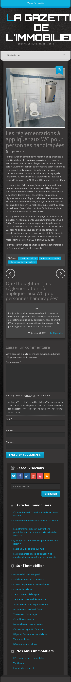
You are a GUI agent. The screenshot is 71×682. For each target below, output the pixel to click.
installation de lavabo (50, 258)
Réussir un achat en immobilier (28, 658)
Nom (9, 418)
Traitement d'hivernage (25, 614)
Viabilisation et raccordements (28, 579)
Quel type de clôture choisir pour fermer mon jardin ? (35, 542)
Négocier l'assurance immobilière (30, 634)
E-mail (9, 430)
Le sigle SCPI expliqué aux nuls (28, 548)
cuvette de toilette (28, 258)
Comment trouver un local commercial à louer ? (36, 522)
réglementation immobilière (23, 262)
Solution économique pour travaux (30, 604)
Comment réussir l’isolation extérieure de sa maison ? (35, 514)
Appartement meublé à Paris (27, 609)
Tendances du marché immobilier (30, 599)
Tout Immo (18, 663)
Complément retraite (23, 619)
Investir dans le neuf (23, 668)
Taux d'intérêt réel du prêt (26, 594)
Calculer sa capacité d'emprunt (28, 629)
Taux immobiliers (21, 639)
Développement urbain (25, 644)
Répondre (58, 333)
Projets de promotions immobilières (31, 584)
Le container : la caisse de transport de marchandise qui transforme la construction (35, 555)
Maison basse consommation (28, 624)
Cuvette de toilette (22, 589)
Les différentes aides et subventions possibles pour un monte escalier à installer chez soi (35, 532)
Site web (10, 442)
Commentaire (13, 362)
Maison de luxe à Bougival (26, 574)
